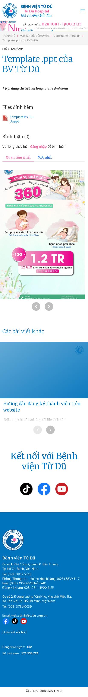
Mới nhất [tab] (45, 157)
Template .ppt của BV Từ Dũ (20, 40)
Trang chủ (8, 36)
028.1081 (50, 24)
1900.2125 (72, 24)
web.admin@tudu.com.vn (29, 615)
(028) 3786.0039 (20, 606)
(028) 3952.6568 (19, 574)
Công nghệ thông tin (67, 36)
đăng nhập (38, 147)
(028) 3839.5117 (68, 579)
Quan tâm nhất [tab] (18, 157)
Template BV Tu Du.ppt (21, 119)
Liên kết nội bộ (14, 632)
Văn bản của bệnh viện (34, 36)
